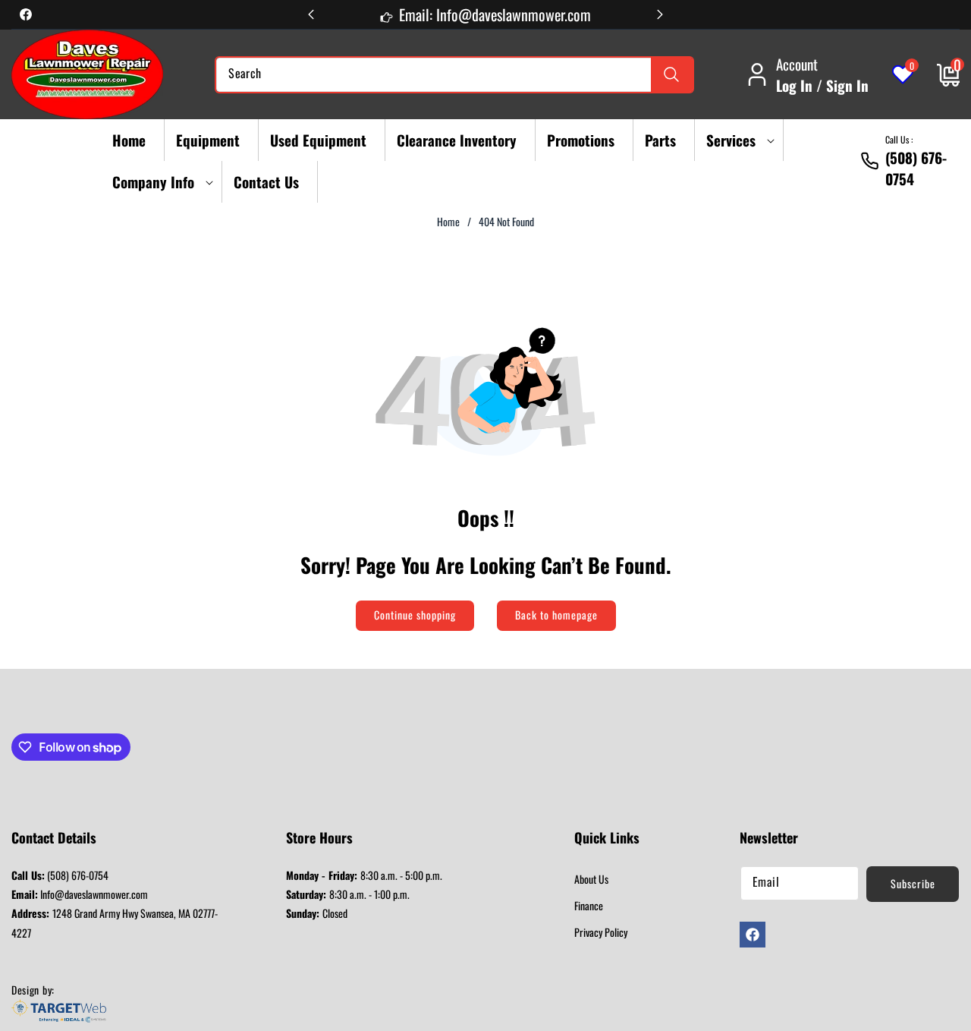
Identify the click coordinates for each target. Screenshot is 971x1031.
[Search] (672, 75)
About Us (591, 879)
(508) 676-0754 (59, 875)
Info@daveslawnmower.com (79, 894)
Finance (588, 905)
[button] (735, 140)
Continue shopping (415, 615)
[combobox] (454, 75)
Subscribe (913, 883)
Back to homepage (556, 615)
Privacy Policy (600, 932)
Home (448, 222)
